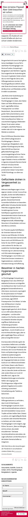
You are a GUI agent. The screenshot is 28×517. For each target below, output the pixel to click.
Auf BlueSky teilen (19, 50)
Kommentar (7, 496)
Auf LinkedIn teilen (22, 50)
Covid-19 (19, 468)
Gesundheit (5, 468)
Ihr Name (6, 485)
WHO (9, 470)
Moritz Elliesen (14, 47)
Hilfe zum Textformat (19, 507)
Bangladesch (5, 472)
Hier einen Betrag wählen (12, 31)
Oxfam (3, 470)
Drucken (25, 50)
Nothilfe (12, 468)
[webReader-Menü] (3, 54)
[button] (8, 54)
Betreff (5, 491)
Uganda (14, 472)
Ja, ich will (22, 514)
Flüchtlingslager (16, 470)
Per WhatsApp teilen (16, 50)
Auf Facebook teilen (13, 50)
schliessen (24, 4)
